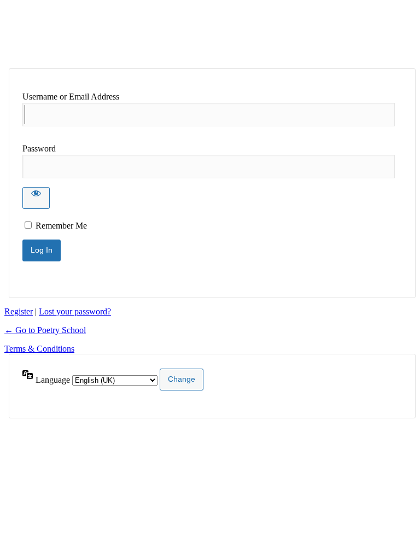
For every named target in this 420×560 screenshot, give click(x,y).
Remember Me (61, 225)
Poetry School (93, 33)
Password (39, 148)
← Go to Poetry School (45, 330)
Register (18, 311)
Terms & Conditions (39, 348)
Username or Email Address (70, 96)
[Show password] (36, 198)
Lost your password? (75, 311)
